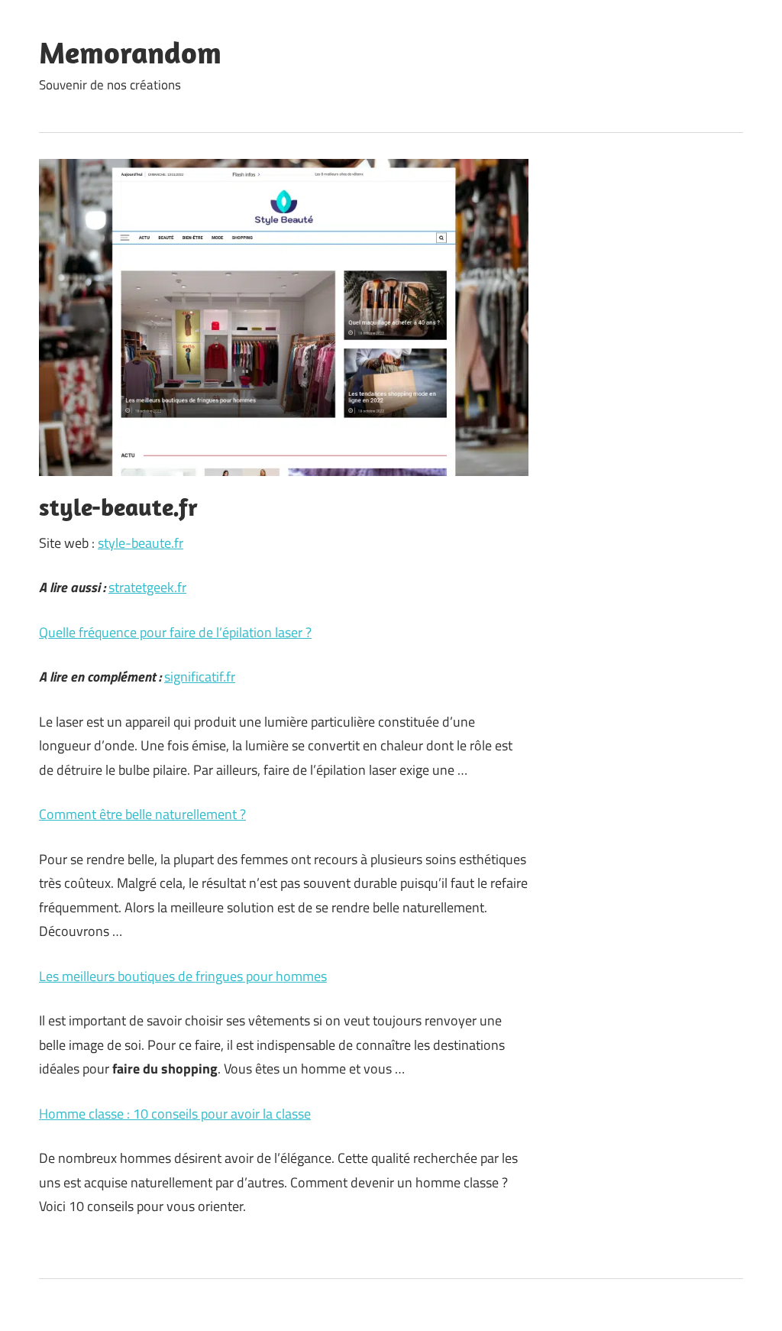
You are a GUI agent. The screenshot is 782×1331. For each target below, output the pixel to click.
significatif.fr (199, 676)
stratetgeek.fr (147, 587)
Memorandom (130, 52)
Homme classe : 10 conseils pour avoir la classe (175, 1113)
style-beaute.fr (140, 543)
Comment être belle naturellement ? (142, 814)
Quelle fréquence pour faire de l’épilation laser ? (175, 632)
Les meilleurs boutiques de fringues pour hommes (183, 976)
